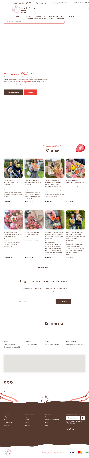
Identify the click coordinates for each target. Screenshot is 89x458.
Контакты (60, 18)
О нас (51, 18)
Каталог (17, 16)
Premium (38, 16)
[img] (16, 9)
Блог (63, 16)
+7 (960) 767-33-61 (78, 2)
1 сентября (27, 16)
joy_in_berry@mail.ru (61, 2)
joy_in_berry (42, 3)
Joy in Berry (28, 8)
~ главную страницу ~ (24, 251)
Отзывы (71, 16)
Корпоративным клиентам (36, 18)
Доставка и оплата (51, 16)
